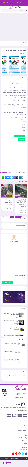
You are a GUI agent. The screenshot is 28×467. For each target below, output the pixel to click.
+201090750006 (21, 139)
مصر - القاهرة (22, 202)
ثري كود (9, 458)
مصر (10, 7)
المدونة (26, 435)
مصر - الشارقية (22, 53)
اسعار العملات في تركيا (23, 437)
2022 (5, 375)
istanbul (23, 447)
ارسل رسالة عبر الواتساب (19, 136)
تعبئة (20, 375)
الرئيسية (26, 42)
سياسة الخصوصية (24, 427)
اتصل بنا (26, 433)
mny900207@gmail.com (19, 275)
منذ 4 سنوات (22, 54)
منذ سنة (23, 204)
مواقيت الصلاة (24, 440)
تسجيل (12, 217)
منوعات (22, 42)
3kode (19, 458)
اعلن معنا (25, 432)
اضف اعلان (8, 463)
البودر (17, 375)
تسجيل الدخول (17, 217)
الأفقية (13, 375)
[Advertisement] (14, 26)
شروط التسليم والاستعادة (22, 430)
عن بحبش (25, 425)
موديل (9, 375)
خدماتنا (26, 428)
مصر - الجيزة (8, 203)
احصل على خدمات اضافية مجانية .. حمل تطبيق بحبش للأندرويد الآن (16, 2)
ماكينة (24, 375)
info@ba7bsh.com (22, 449)
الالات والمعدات (17, 42)
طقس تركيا (25, 439)
